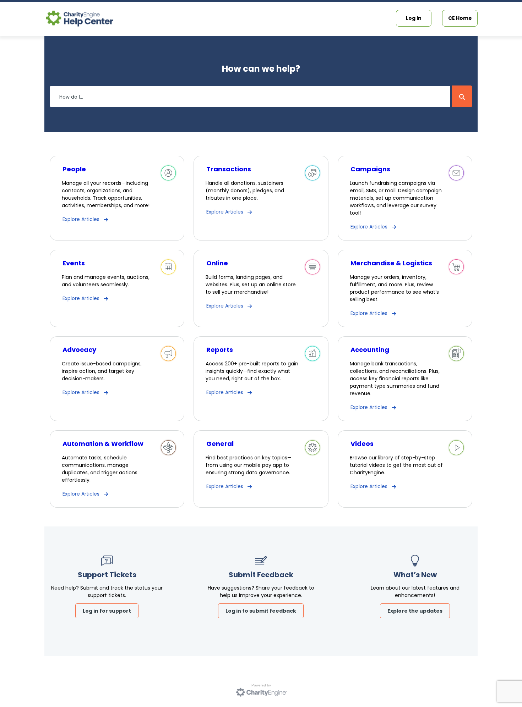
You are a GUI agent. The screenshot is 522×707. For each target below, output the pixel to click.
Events (73, 263)
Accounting (369, 349)
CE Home (460, 18)
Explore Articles (80, 219)
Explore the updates (414, 610)
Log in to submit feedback (260, 610)
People (74, 169)
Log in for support (107, 610)
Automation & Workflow (102, 443)
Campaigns (370, 169)
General (220, 443)
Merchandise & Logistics (391, 263)
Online (217, 263)
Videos (362, 443)
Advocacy (79, 349)
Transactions (228, 169)
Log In (414, 18)
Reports (219, 349)
